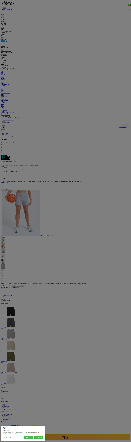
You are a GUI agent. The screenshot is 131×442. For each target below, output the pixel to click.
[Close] (43, 427)
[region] (23, 433)
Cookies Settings (7, 437)
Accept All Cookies (38, 437)
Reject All (28, 437)
